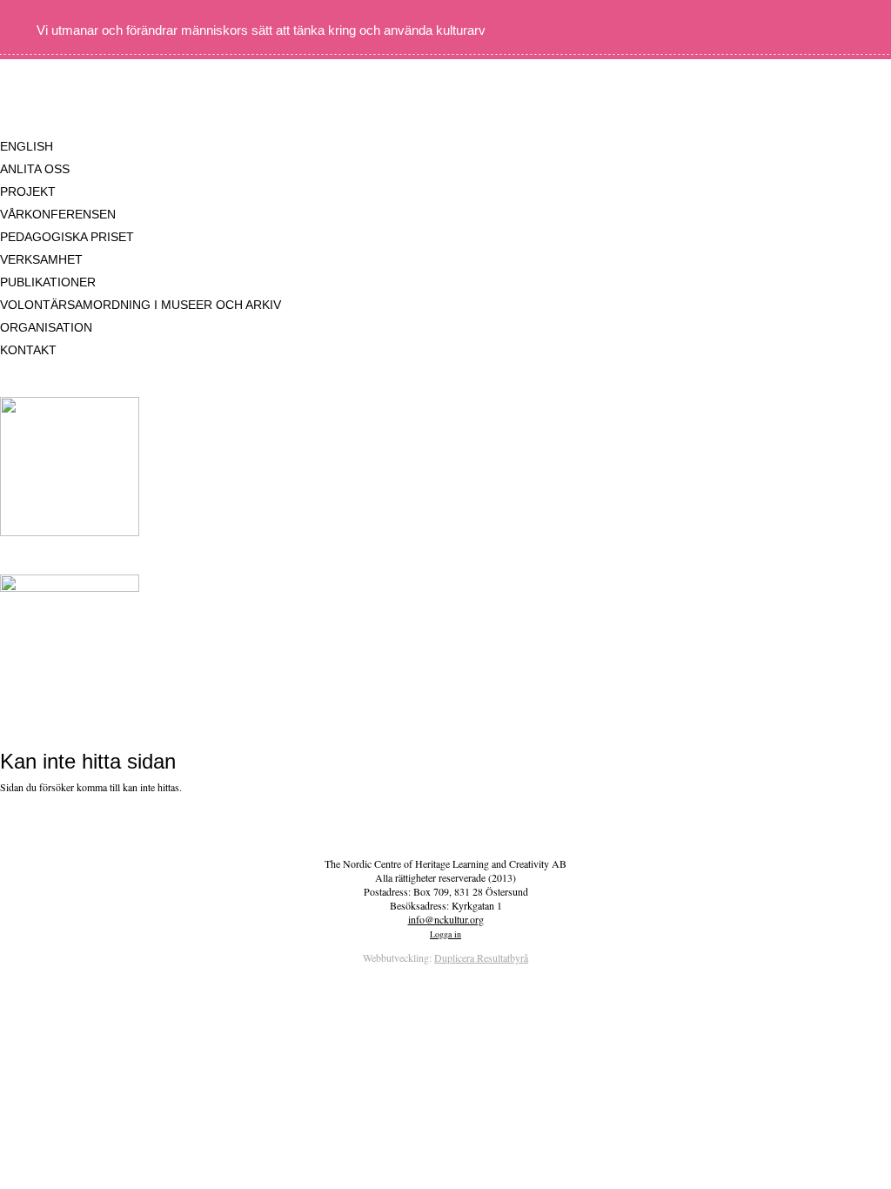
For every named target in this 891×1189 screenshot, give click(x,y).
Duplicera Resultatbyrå (481, 957)
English (26, 146)
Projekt (28, 191)
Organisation (46, 327)
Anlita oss (35, 169)
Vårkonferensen (58, 214)
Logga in (445, 934)
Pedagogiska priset (67, 237)
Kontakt (28, 350)
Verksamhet (41, 259)
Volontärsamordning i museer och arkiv (140, 305)
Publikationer (48, 282)
